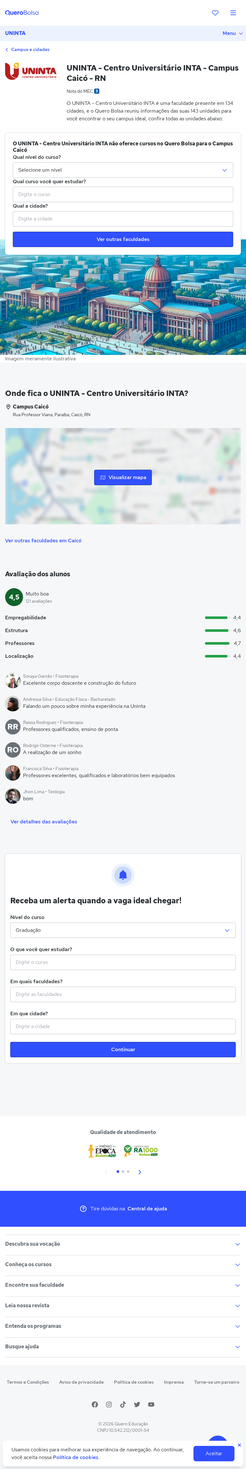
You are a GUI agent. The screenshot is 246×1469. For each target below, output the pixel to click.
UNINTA (15, 33)
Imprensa (174, 1382)
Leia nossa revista (27, 1305)
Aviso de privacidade (81, 1382)
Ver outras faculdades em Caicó (43, 540)
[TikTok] (123, 1404)
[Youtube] (151, 1404)
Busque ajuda (22, 1346)
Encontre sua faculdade (34, 1285)
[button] (106, 1171)
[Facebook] (95, 1404)
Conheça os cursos (28, 1264)
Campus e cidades (30, 49)
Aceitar (214, 1453)
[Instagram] (109, 1404)
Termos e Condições (28, 1382)
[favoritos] (215, 13)
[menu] (233, 13)
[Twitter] (137, 1404)
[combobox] (123, 194)
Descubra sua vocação (32, 1244)
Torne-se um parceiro (216, 1382)
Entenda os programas (33, 1326)
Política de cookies (134, 1382)
